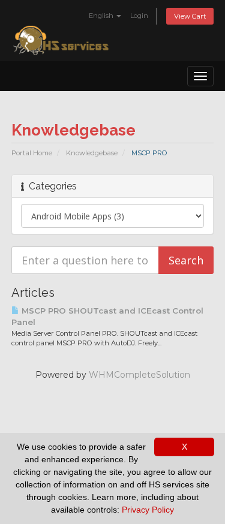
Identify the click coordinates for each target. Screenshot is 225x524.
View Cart (190, 16)
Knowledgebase (92, 153)
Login (139, 15)
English (102, 15)
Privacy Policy (148, 509)
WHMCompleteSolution (139, 374)
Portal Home (31, 153)
